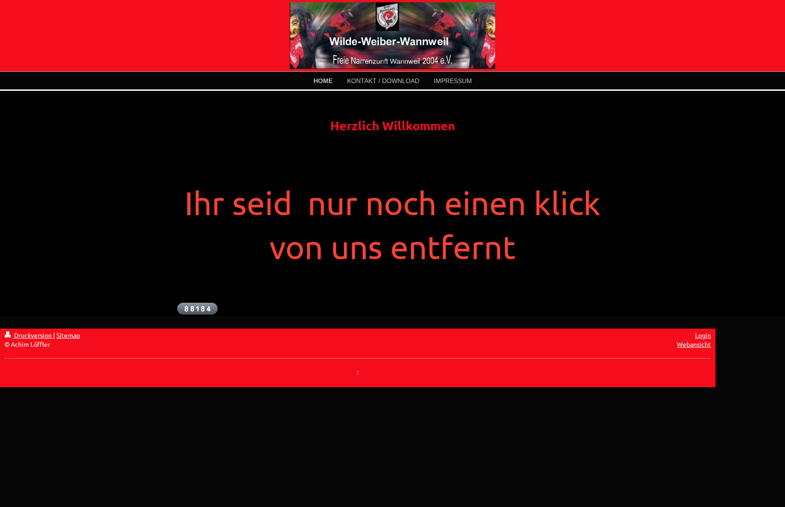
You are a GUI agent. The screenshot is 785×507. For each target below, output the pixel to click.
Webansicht (694, 344)
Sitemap (68, 335)
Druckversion (33, 335)
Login (703, 335)
